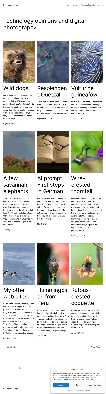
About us (87, 390)
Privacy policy (70, 390)
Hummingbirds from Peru (52, 296)
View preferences (95, 385)
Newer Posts (9, 347)
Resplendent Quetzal (52, 91)
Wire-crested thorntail (81, 184)
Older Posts (97, 347)
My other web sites (15, 293)
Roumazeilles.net (10, 5)
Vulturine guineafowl (85, 91)
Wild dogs (15, 88)
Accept (60, 385)
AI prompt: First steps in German (50, 184)
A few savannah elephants (15, 184)
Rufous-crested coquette (82, 296)
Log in (22, 368)
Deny (78, 385)
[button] (102, 369)
